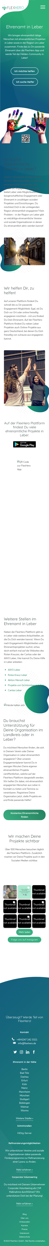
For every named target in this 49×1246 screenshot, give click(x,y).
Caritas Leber (15, 690)
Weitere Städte (24, 1118)
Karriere (24, 1225)
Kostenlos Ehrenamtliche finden (25, 815)
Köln (24, 1084)
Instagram (21, 1052)
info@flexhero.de (27, 1043)
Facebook (34, 1052)
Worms (24, 1110)
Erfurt (24, 1080)
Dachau (25, 1076)
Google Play (24, 444)
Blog (25, 1214)
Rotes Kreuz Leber (17, 675)
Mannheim (24, 1091)
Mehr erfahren (23, 1169)
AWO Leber (14, 669)
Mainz (24, 1088)
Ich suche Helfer (25, 81)
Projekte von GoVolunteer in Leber (26, 685)
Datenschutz (24, 1237)
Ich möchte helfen (24, 71)
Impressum (24, 1233)
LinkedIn (27, 1052)
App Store (24, 452)
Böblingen (24, 1103)
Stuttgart (24, 1099)
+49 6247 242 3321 (27, 1039)
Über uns (24, 1218)
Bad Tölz (24, 1073)
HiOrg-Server (24, 1133)
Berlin (25, 1069)
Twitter (15, 1052)
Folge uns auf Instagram (24, 939)
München (24, 1095)
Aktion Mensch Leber (19, 680)
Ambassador (24, 1222)
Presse (24, 1229)
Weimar (24, 1106)
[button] (10, 892)
